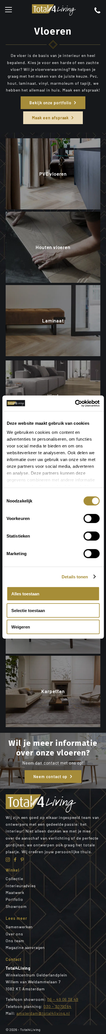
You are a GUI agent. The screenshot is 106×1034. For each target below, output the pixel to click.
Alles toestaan (25, 593)
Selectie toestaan (28, 610)
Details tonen (75, 576)
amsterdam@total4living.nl (43, 1013)
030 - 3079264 (58, 1006)
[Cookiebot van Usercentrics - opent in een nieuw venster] (75, 403)
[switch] (91, 518)
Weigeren (20, 627)
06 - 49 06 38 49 (62, 999)
